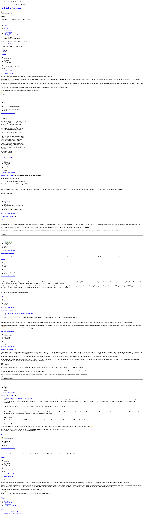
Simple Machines (19, 513)
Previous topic (4, 43)
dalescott (3, 259)
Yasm (2, 453)
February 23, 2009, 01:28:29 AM (7, 216)
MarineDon (4, 98)
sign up (29, 1)
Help (5, 511)
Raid (2, 296)
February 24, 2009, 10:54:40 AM (7, 450)
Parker (2, 434)
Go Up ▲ (18, 511)
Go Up (2, 498)
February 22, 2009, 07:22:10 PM (7, 175)
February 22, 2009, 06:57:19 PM (7, 115)
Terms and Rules (11, 511)
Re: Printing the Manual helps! (8, 113)
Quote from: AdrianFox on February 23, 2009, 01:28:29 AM (18, 313)
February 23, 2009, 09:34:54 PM (7, 349)
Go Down (3, 50)
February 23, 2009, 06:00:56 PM (7, 278)
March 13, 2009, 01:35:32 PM (7, 476)
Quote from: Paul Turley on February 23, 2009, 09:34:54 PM (18, 398)
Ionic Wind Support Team (7, 157)
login (25, 1)
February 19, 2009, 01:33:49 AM (7, 73)
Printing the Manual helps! (7, 70)
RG (1, 237)
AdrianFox (3, 54)
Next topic (10, 43)
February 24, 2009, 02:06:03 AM (7, 395)
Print (2, 49)
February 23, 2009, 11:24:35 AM (7, 253)
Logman (3, 457)
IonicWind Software (11, 8)
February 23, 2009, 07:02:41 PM (7, 310)
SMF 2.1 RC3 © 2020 (9, 513)
